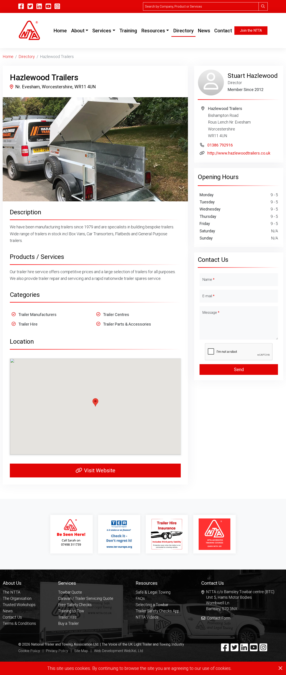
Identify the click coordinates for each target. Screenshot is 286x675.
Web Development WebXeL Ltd (118, 651)
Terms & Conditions (19, 623)
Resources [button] (153, 30)
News (204, 30)
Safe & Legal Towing (153, 592)
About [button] (77, 30)
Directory (183, 30)
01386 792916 (220, 145)
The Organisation (17, 598)
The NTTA (11, 592)
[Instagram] (57, 6)
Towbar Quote (70, 592)
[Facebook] (225, 649)
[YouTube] (48, 6)
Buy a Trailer (68, 623)
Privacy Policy (57, 651)
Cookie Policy (29, 651)
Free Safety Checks (75, 605)
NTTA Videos (147, 617)
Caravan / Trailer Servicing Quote (85, 598)
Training (128, 30)
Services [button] (101, 30)
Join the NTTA (251, 30)
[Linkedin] (244, 649)
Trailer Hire (67, 617)
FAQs (140, 598)
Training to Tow (71, 611)
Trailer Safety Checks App (157, 611)
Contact (223, 30)
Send (239, 369)
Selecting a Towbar (152, 605)
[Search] (263, 6)
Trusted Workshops (19, 605)
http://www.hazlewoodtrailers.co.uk (238, 153)
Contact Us (12, 617)
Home (61, 30)
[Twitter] (234, 649)
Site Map (81, 651)
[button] (19, 583)
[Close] (280, 668)
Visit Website (99, 470)
